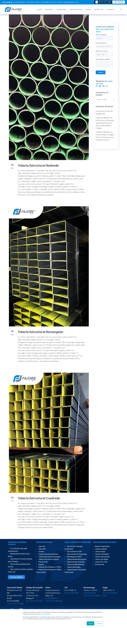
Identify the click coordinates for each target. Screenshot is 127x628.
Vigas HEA (42, 549)
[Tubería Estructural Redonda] (49, 87)
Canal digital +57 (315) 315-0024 (51, 2)
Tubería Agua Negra (74, 567)
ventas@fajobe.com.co (71, 2)
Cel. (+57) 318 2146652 (92, 595)
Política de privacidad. (44, 614)
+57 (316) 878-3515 (19, 2)
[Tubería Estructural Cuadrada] (49, 433)
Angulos (41, 564)
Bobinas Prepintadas (102, 546)
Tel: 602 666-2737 (51, 598)
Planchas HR (42, 562)
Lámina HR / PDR (101, 562)
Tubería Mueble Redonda (75, 564)
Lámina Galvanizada (102, 557)
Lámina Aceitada (101, 549)
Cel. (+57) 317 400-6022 (53, 601)
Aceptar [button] (90, 623)
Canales (41, 552)
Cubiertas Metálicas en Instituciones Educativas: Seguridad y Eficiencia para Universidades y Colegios (105, 123)
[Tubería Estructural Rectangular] (49, 266)
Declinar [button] (99, 623)
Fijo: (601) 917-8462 (33, 2)
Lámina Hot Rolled (101, 559)
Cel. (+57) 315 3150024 (15, 604)
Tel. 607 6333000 (90, 593)
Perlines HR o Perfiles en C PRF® (49, 567)
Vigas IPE (41, 546)
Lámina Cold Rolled (102, 554)
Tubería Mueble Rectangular (76, 559)
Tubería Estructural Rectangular (40, 332)
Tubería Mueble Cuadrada (76, 562)
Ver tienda (118, 2)
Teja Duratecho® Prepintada (77, 554)
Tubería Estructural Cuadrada (39, 498)
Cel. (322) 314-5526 (71, 593)
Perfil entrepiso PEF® (74, 557)
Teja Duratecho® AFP (74, 552)
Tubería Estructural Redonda (38, 165)
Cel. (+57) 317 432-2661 (34, 601)
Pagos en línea (105, 2)
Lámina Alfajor (100, 552)
